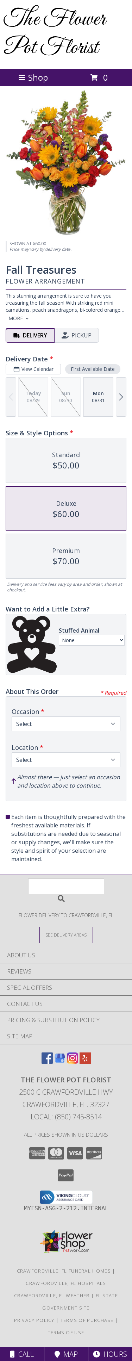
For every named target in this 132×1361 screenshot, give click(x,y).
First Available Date (93, 369)
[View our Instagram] (72, 1061)
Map (69, 1354)
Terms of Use (66, 1332)
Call (24, 1354)
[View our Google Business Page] (59, 1061)
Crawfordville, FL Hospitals (66, 1283)
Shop (38, 77)
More (15, 318)
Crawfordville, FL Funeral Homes (64, 1271)
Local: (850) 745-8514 (66, 1116)
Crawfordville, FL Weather (52, 1295)
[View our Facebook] (47, 1061)
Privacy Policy (34, 1320)
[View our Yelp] (85, 1061)
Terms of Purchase (87, 1320)
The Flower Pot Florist (55, 33)
